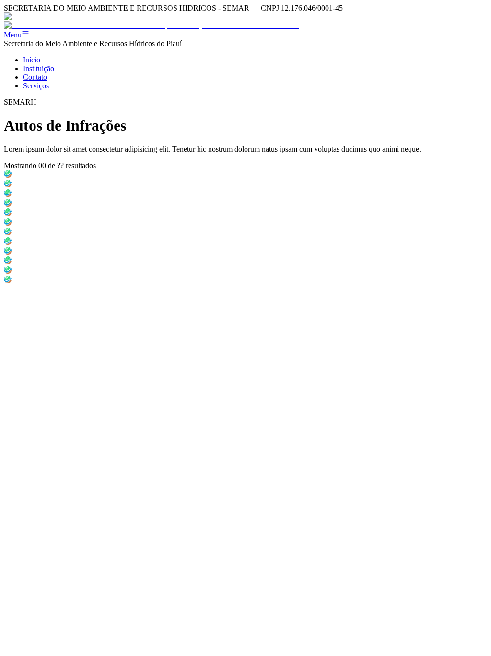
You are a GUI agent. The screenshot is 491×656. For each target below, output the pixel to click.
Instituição (38, 68)
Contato (35, 77)
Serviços (36, 86)
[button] (245, 34)
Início (31, 60)
